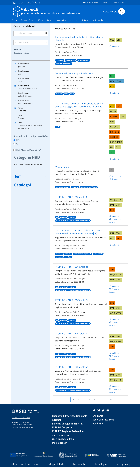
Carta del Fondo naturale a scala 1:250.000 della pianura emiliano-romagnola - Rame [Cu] (79, 232)
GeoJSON (114, 116)
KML (112, 121)
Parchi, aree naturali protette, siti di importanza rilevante (79, 38)
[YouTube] (108, 410)
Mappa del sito (56, 464)
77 (111, 399)
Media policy (80, 464)
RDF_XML (114, 131)
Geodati (105, 2)
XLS (112, 76)
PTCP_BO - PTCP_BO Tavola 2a (71, 300)
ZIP (111, 169)
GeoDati (56, 420)
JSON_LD (114, 137)
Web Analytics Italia (63, 439)
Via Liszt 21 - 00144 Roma (21, 417)
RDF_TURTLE (116, 142)
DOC (112, 238)
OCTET (113, 111)
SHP (119, 39)
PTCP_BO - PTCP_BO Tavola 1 (71, 333)
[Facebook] (94, 410)
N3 (111, 147)
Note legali (101, 464)
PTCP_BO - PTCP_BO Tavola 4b (71, 367)
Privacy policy (123, 464)
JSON (119, 106)
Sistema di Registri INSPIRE (67, 424)
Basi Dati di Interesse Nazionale (69, 416)
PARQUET (114, 126)
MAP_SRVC (115, 204)
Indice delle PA (60, 443)
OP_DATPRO (116, 199)
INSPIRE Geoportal (62, 427)
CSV (112, 86)
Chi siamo (97, 416)
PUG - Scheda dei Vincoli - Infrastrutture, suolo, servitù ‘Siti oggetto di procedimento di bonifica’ (79, 105)
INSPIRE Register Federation (68, 431)
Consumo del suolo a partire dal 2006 (74, 73)
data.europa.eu (60, 435)
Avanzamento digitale (90, 2)
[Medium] (98, 410)
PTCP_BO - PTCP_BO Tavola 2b (71, 267)
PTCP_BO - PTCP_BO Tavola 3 (71, 197)
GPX (123, 116)
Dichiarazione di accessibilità (25, 464)
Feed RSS (97, 423)
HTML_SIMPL (116, 81)
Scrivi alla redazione (103, 420)
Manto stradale (63, 167)
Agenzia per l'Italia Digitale (26, 2)
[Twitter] (103, 410)
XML (112, 210)
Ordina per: (17, 49)
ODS (112, 39)
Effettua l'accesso (119, 2)
